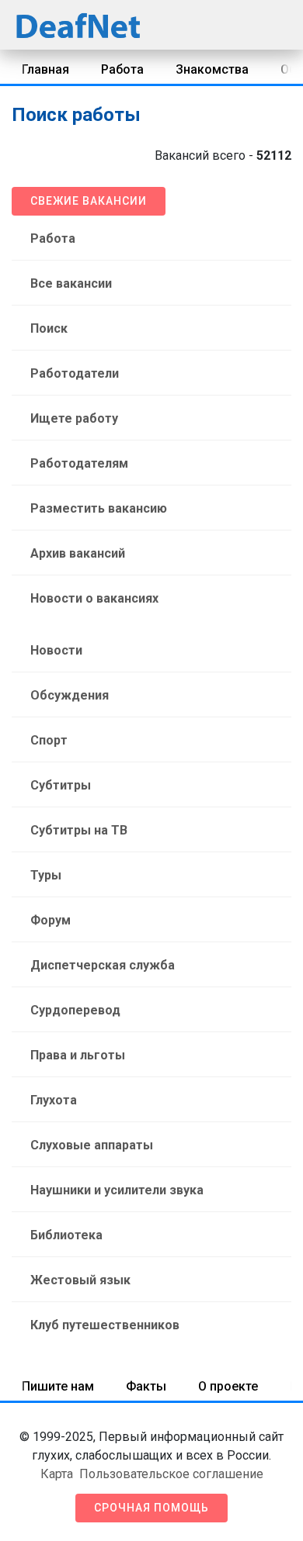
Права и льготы (77, 1055)
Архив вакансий (77, 553)
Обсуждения (69, 695)
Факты (146, 1386)
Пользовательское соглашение (171, 1474)
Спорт (49, 740)
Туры (45, 875)
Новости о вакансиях (94, 598)
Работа (122, 69)
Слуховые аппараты (91, 1145)
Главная (45, 69)
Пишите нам (58, 1386)
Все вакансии (71, 283)
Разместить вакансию (98, 508)
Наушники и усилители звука (117, 1190)
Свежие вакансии (88, 201)
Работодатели (74, 373)
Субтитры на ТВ (78, 830)
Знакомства (212, 69)
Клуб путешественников (104, 1325)
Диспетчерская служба (102, 965)
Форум (50, 920)
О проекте (228, 1386)
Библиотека (66, 1235)
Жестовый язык (80, 1280)
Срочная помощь (151, 1507)
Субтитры (60, 785)
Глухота (53, 1100)
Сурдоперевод (75, 1010)
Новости (56, 650)
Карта (56, 1474)
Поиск (49, 328)
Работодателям (79, 463)
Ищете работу (74, 418)
